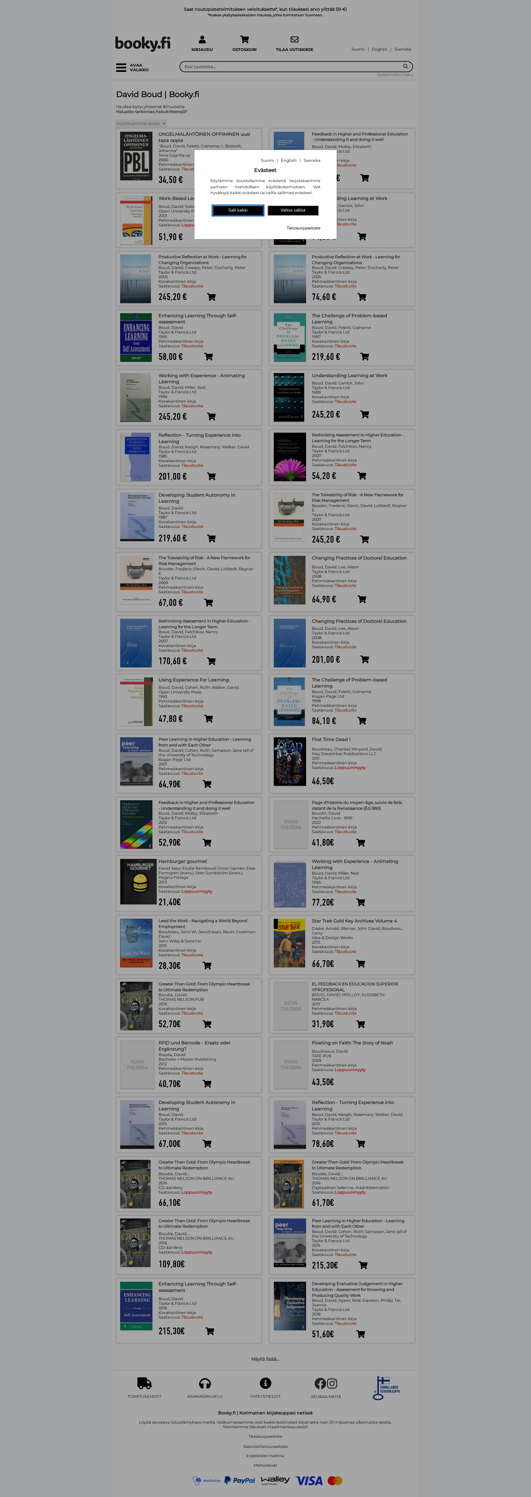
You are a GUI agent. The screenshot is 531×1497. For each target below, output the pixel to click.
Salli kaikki (238, 210)
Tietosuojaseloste (304, 228)
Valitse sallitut (293, 210)
